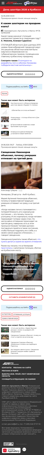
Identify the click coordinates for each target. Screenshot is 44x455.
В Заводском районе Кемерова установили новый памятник (22, 132)
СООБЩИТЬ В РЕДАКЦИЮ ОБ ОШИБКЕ (19, 379)
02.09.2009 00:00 (7, 16)
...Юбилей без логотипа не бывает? (23, 110)
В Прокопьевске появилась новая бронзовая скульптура (23, 125)
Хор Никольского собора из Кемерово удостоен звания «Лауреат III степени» (24, 104)
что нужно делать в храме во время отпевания (21, 240)
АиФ (20, 190)
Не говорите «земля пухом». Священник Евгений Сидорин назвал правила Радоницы (25, 351)
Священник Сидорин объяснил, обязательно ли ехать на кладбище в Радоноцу (24, 344)
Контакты (7, 368)
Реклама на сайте (22, 368)
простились (6, 248)
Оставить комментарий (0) (22, 297)
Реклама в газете (10, 371)
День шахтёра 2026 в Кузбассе (22, 9)
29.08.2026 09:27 (7, 145)
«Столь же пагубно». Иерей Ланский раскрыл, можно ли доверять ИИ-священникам (23, 330)
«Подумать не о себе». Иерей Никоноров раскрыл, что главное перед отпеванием (21, 266)
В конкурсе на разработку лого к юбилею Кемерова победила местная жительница (18, 63)
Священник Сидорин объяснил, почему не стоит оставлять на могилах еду (26, 336)
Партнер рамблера (21, 444)
